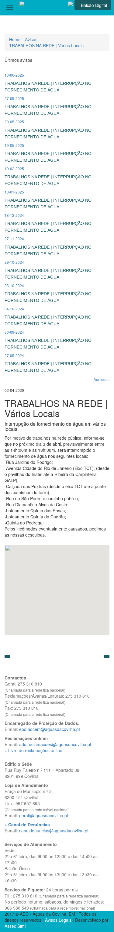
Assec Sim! (15, 926)
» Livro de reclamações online (33, 750)
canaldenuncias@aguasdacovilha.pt (53, 831)
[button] (7, 656)
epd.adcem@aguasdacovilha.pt (49, 729)
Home (15, 39)
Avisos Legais (58, 920)
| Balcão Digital (92, 5)
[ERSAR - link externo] (70, 7)
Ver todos (101, 379)
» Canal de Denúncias (27, 824)
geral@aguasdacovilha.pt (43, 815)
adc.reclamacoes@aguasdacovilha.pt (55, 744)
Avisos (31, 39)
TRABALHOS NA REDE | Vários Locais (46, 45)
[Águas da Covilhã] (22, 7)
